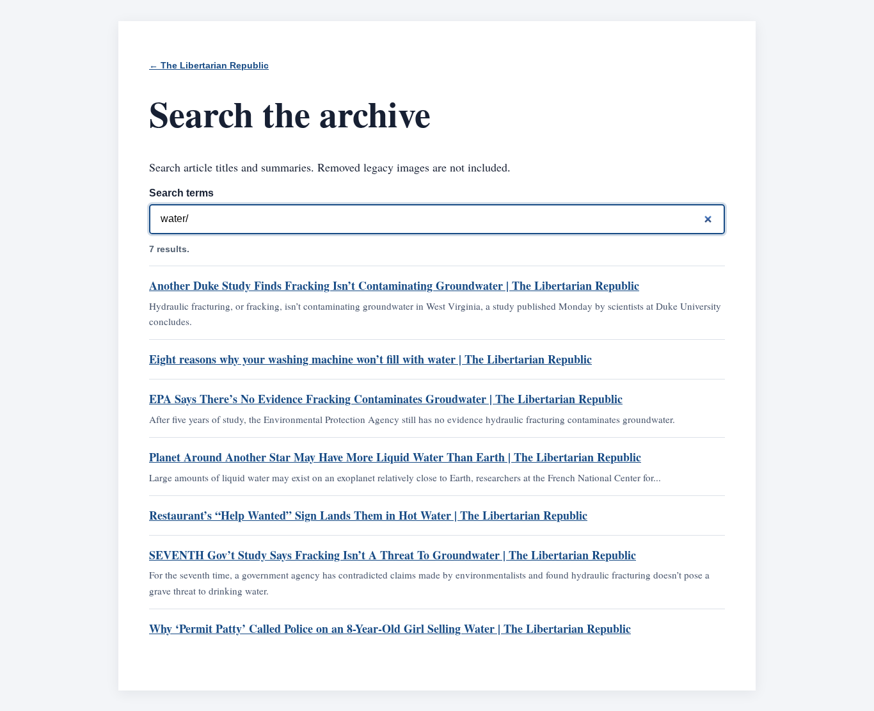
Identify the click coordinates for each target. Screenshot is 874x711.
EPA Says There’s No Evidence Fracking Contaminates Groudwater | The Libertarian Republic (386, 398)
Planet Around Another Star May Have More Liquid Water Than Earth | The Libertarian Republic (395, 457)
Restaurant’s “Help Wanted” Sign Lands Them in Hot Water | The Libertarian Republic (368, 515)
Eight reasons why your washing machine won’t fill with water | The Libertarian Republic (370, 359)
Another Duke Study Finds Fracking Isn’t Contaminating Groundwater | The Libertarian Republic (394, 285)
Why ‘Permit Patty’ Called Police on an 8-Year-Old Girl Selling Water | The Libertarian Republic (390, 628)
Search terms (181, 193)
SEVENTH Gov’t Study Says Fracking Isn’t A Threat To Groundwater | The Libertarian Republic (392, 555)
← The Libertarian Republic (209, 65)
